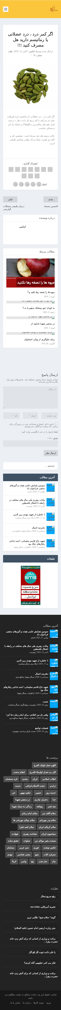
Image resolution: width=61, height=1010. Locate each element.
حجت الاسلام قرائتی (35, 786)
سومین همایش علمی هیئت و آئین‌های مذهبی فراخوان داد (27, 487)
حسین (38, 793)
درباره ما (27, 1003)
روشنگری (24, 705)
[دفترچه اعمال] (51, 530)
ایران (35, 779)
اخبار (30, 491)
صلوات (26, 841)
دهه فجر (52, 806)
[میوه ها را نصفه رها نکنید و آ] (30, 273)
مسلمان (10, 847)
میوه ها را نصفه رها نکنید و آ (41, 292)
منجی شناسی (23, 854)
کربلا (14, 861)
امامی (32, 51)
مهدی (10, 854)
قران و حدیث (25, 731)
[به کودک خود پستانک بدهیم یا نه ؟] (30, 302)
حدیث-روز (51, 793)
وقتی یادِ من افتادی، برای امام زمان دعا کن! (27, 715)
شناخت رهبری (30, 834)
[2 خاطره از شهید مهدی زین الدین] (51, 517)
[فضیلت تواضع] (54, 730)
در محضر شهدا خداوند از (43, 324)
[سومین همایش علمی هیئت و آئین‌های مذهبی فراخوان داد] (51, 488)
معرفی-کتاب (50, 854)
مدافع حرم (17, 531)
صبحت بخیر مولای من (45, 841)
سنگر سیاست (21, 518)
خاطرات (27, 547)
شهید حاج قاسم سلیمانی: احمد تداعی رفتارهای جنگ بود (27, 542)
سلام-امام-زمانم (29, 813)
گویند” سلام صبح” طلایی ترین (41, 917)
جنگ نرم (30, 518)
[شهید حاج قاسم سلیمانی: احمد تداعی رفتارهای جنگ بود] (51, 543)
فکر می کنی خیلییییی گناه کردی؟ (39, 963)
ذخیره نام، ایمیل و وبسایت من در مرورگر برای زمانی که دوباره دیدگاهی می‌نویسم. (33, 425)
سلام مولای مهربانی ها (24, 820)
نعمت (45, 701)
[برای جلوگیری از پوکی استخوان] (30, 333)
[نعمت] (54, 704)
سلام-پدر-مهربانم (48, 820)
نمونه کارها (39, 1003)
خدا (54, 799)
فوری (36, 847)
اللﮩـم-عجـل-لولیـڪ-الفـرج (43, 772)
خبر (13, 793)
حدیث (33, 731)
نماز (54, 861)
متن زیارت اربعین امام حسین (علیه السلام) (34, 928)
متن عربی (24, 847)
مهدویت (15, 731)
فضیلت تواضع (41, 728)
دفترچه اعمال (38, 528)
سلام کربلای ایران (47, 827)
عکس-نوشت (49, 847)
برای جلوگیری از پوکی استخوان (39, 339)
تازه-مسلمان (11, 779)
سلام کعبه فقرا (27, 827)
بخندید (25, 779)
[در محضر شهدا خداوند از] (30, 317)
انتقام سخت (19, 772)
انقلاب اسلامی (49, 779)
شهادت (15, 834)
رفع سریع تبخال (48, 896)
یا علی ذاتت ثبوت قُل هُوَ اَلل (42, 952)
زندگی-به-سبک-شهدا (22, 806)
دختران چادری (41, 799)
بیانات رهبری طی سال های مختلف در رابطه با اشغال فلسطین (27, 501)
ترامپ (53, 786)
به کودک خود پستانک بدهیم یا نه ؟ (39, 308)
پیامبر (23, 861)
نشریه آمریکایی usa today (42, 907)
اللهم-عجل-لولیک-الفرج (45, 765)
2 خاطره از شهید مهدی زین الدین (29, 514)
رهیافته (39, 806)
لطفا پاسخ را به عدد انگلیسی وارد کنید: (39, 432)
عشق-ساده (13, 841)
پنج (32, 861)
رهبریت (29, 506)
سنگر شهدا (26, 531)
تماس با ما (15, 1003)
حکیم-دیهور (25, 793)
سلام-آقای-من (49, 813)
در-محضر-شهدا (22, 799)
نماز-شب (43, 861)
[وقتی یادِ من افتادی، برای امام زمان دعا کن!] (54, 717)
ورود (48, 1003)
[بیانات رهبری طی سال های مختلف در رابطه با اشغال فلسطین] (51, 502)
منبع (37, 854)
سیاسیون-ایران (48, 834)
